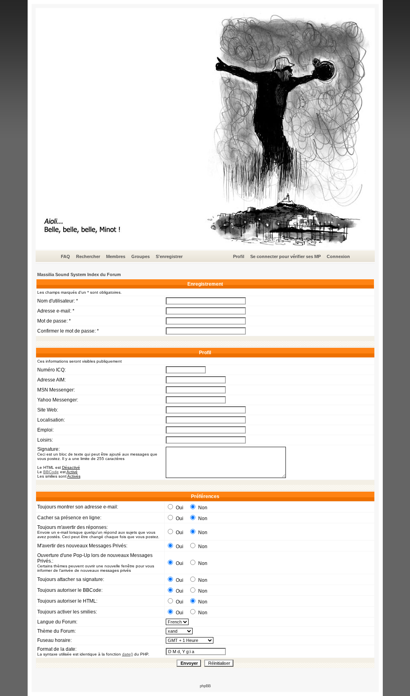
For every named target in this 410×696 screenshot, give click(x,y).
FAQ (65, 256)
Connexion (338, 256)
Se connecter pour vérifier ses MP (285, 256)
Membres (115, 256)
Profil (238, 256)
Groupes (140, 256)
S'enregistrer (169, 256)
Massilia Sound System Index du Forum (79, 274)
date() (127, 654)
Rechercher (88, 256)
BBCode (51, 472)
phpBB (205, 686)
